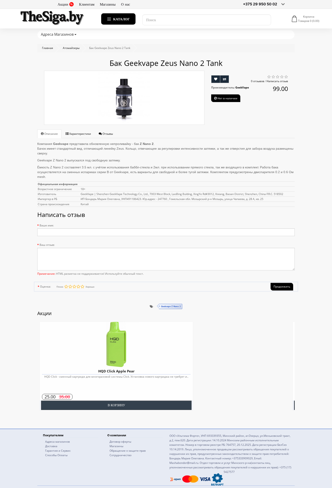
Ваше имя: (47, 225)
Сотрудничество (120, 455)
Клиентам (86, 4)
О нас (125, 4)
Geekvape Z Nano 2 (171, 306)
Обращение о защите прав (128, 451)
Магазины (108, 4)
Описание (51, 134)
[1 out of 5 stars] (82, 286)
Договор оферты (120, 442)
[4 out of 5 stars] (70, 286)
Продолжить (282, 286)
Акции (63, 4)
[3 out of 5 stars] (74, 286)
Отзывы (107, 134)
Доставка (51, 446)
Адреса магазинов (57, 442)
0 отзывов (257, 81)
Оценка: (45, 286)
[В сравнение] (224, 79)
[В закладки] (215, 79)
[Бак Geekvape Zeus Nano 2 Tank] (124, 98)
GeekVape (242, 87)
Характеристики (80, 134)
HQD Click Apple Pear (116, 371)
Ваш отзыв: (47, 245)
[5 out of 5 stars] (66, 286)
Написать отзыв (277, 81)
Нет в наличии (227, 98)
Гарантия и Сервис (58, 451)
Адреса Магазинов (58, 34)
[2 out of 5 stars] (78, 286)
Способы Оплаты (56, 455)
